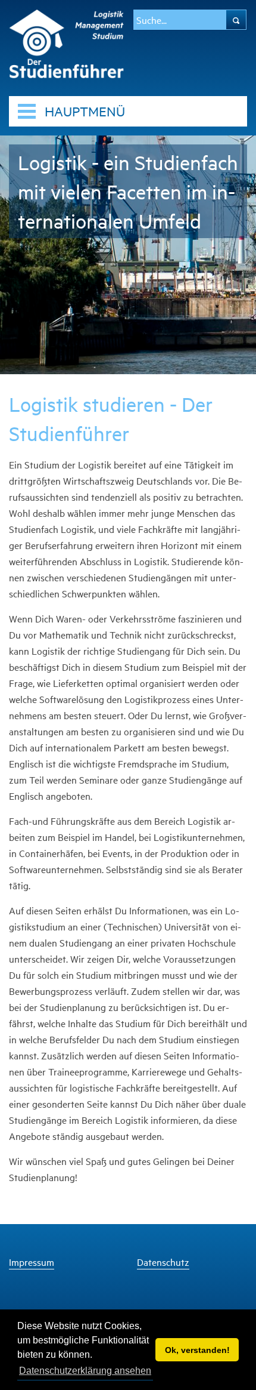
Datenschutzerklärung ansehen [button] (85, 1371)
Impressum (31, 1262)
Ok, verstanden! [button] (197, 1350)
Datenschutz (163, 1262)
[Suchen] (236, 19)
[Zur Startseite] (66, 42)
